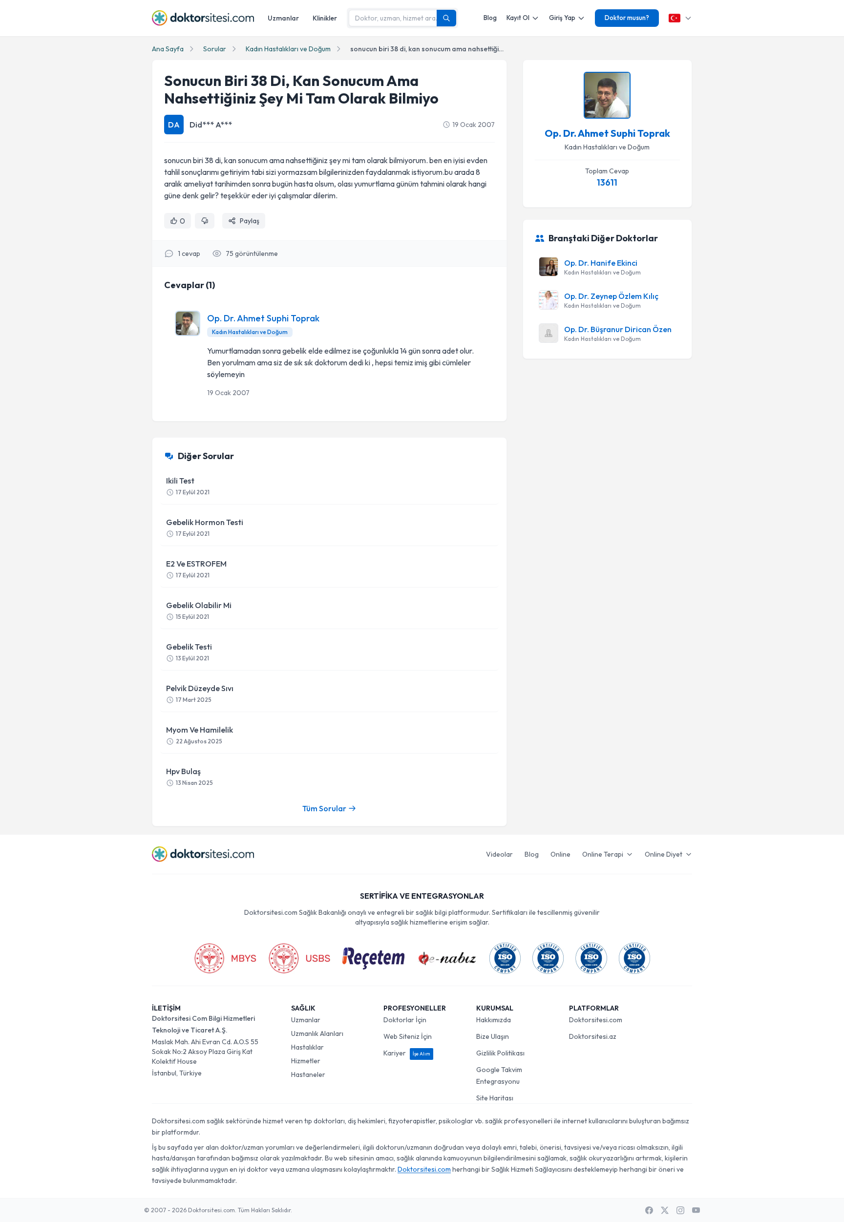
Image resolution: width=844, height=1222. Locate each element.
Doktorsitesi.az (592, 1036)
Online (560, 854)
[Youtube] (696, 1210)
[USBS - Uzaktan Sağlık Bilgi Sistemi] (299, 958)
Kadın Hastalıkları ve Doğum (288, 48)
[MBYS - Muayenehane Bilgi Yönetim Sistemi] (225, 958)
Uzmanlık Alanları (317, 1033)
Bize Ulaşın (492, 1036)
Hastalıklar (307, 1047)
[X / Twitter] (665, 1210)
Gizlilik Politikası (500, 1053)
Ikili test (188, 486)
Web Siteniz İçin (407, 1036)
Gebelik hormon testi (204, 527)
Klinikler (325, 18)
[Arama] (446, 18)
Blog (490, 17)
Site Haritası (494, 1098)
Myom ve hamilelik (199, 735)
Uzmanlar (283, 18)
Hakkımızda (493, 1019)
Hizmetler (305, 1060)
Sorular (214, 48)
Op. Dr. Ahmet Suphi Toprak (263, 318)
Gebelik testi (189, 652)
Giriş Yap (562, 17)
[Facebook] (649, 1210)
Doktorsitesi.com (595, 1019)
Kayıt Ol (517, 17)
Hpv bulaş (189, 776)
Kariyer (406, 1053)
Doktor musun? (627, 17)
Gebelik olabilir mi (199, 610)
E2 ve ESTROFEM (196, 569)
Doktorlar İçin (404, 1019)
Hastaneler (308, 1074)
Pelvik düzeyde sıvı (199, 693)
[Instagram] (680, 1210)
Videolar (499, 854)
